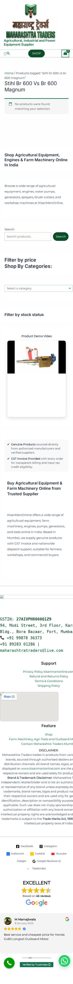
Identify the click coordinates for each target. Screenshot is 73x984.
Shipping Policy (49, 686)
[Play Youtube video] (36, 357)
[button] (7, 53)
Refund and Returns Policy (48, 676)
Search (9, 229)
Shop (48, 734)
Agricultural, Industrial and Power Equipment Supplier (29, 42)
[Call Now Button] (9, 963)
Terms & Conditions (49, 681)
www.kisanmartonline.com (40, 768)
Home (8, 73)
